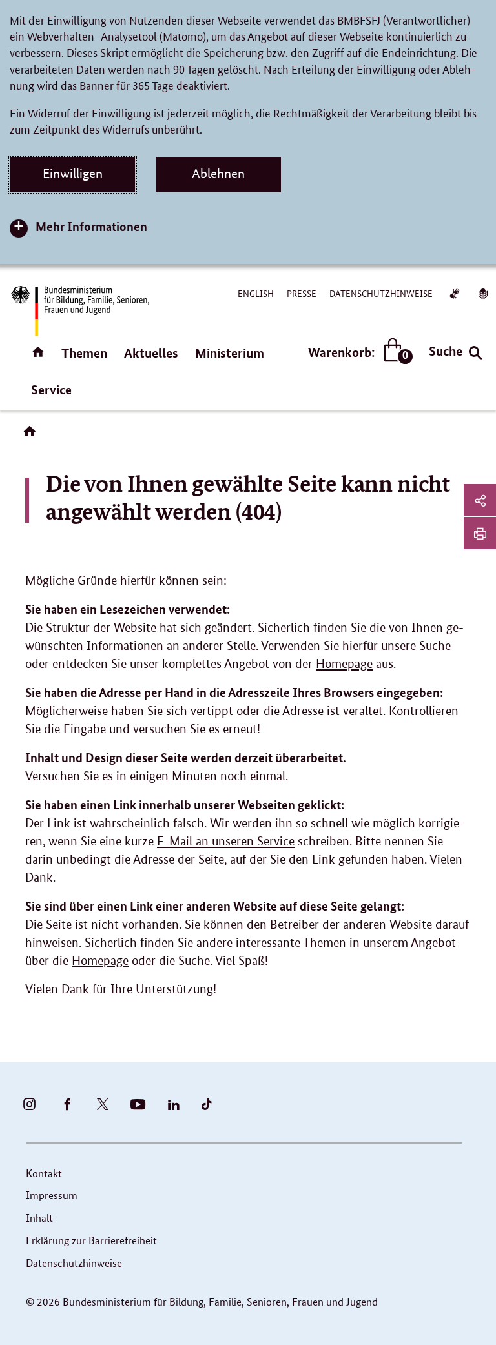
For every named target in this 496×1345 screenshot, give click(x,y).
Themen (84, 353)
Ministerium (229, 353)
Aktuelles (151, 353)
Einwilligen (73, 173)
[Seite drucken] (480, 533)
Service (51, 389)
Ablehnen (218, 173)
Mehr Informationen (91, 226)
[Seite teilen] (480, 500)
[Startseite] (32, 435)
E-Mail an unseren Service (225, 841)
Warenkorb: (357, 352)
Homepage (344, 663)
